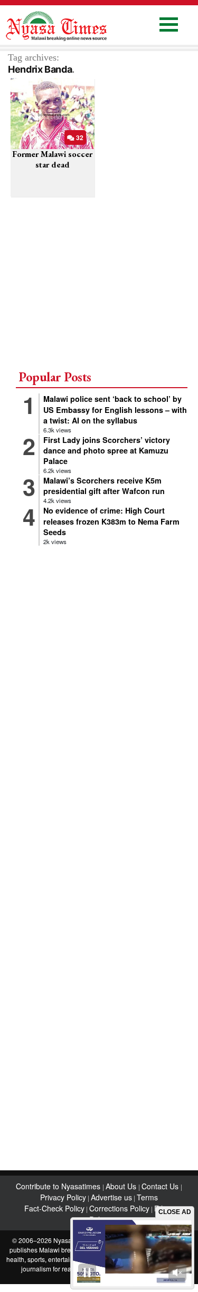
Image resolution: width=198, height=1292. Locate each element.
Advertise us (111, 1197)
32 (78, 137)
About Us (122, 1186)
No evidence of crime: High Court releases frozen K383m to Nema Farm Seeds (111, 521)
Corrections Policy (119, 1208)
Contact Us (161, 1186)
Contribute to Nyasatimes (59, 1186)
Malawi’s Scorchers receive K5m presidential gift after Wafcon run (104, 485)
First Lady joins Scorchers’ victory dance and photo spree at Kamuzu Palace (106, 450)
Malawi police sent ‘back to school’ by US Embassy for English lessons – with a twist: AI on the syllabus (115, 409)
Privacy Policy (63, 1197)
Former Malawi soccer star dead (52, 159)
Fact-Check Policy (54, 1208)
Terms (147, 1197)
